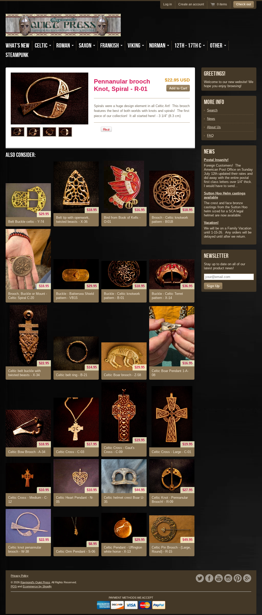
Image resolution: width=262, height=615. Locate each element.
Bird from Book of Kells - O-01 (122, 220)
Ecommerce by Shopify (37, 586)
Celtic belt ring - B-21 (71, 375)
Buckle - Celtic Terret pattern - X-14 (167, 296)
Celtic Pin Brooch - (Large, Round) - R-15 (171, 549)
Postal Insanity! (216, 160)
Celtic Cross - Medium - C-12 (28, 500)
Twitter (200, 578)
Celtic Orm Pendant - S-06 (75, 551)
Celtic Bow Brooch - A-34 (26, 452)
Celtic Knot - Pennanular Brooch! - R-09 (170, 500)
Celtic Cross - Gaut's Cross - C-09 (119, 450)
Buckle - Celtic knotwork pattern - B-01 (122, 296)
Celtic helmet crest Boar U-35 (124, 500)
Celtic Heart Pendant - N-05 (74, 500)
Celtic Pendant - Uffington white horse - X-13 (123, 549)
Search (212, 110)
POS (14, 586)
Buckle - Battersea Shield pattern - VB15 (75, 296)
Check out (243, 4)
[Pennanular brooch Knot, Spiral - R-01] (18, 132)
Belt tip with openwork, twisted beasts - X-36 (73, 220)
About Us (214, 127)
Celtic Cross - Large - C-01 (171, 452)
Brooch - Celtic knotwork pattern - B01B (170, 220)
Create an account (191, 4)
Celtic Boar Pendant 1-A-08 (170, 373)
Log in (167, 4)
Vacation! (211, 223)
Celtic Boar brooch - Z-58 (122, 375)
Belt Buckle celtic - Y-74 (26, 222)
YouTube (219, 578)
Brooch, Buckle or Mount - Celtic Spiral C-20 (27, 296)
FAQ (210, 135)
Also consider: (21, 155)
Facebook (209, 578)
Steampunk (17, 55)
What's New (17, 45)
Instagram (228, 578)
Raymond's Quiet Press (35, 582)
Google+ (247, 578)
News (211, 119)
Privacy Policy (19, 575)
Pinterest (238, 578)
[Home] (63, 32)
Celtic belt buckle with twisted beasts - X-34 (24, 373)
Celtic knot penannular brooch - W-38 (24, 549)
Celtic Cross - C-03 (70, 452)
